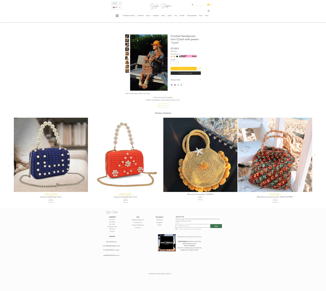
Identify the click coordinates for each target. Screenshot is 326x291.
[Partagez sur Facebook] (172, 85)
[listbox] (116, 3)
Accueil (127, 29)
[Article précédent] (11, 144)
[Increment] (177, 62)
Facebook (159, 209)
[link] (208, 10)
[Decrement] (172, 62)
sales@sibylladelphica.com (111, 244)
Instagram (159, 211)
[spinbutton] (174, 62)
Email (177, 212)
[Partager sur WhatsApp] (178, 85)
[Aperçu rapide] (51, 144)
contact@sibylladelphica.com (111, 235)
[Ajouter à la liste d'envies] (199, 69)
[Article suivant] (315, 144)
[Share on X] (181, 85)
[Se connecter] (208, 4)
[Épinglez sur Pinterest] (175, 85)
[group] (163, 149)
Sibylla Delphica (183, 230)
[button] (116, 3)
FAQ (138, 206)
